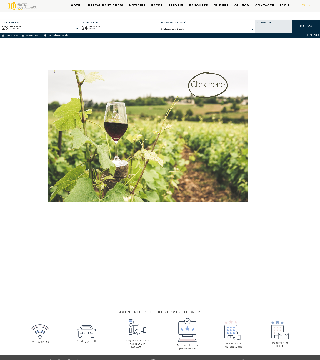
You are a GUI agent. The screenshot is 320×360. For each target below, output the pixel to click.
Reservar (306, 26)
